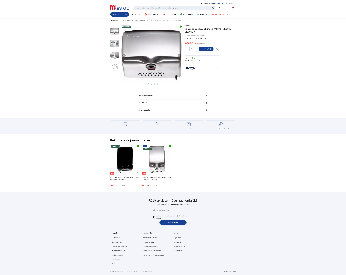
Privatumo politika (132, 271)
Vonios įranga (126, 20)
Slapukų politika (147, 271)
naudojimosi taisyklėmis (172, 216)
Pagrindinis (114, 20)
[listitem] (126, 238)
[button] (219, 8)
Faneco (187, 26)
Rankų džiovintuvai (140, 20)
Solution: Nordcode (230, 271)
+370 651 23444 (218, 3)
